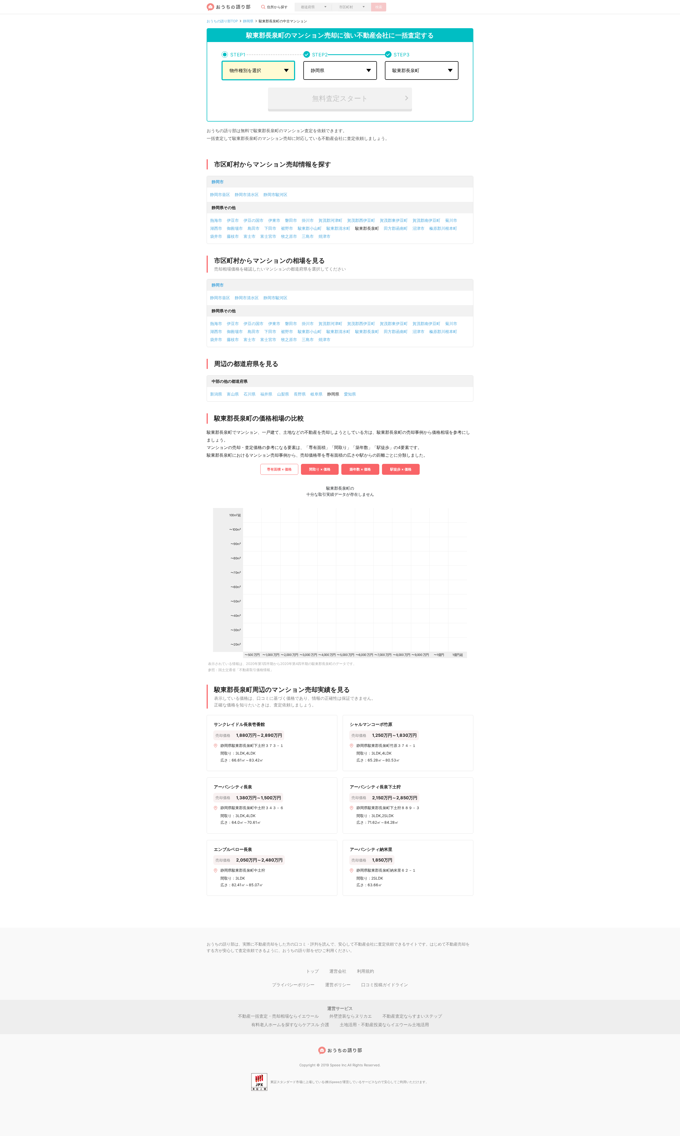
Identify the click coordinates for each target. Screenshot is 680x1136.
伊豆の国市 (254, 220)
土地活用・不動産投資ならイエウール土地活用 (384, 1024)
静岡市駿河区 (275, 194)
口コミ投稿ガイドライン (384, 984)
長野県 (300, 394)
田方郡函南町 (396, 228)
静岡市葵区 (220, 194)
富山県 (233, 394)
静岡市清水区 (247, 194)
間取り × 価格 (319, 469)
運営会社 (337, 971)
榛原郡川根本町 (443, 228)
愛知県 (350, 394)
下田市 (270, 228)
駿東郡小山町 (310, 228)
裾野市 (287, 228)
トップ (312, 971)
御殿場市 (235, 228)
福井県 (266, 394)
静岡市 (218, 181)
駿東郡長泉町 (367, 331)
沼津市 (418, 228)
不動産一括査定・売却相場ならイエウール (278, 1016)
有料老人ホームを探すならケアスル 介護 (290, 1024)
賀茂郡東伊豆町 (394, 220)
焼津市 (324, 236)
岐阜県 (316, 394)
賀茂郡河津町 (330, 220)
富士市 (250, 236)
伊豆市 (233, 220)
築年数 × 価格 (360, 469)
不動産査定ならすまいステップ (412, 1016)
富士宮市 (268, 236)
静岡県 (248, 21)
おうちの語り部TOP (222, 21)
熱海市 (216, 220)
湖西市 (216, 228)
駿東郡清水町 (338, 228)
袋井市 (216, 236)
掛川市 (308, 220)
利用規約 (365, 971)
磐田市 (291, 220)
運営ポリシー (338, 984)
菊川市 (451, 220)
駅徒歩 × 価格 (400, 469)
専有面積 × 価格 (279, 469)
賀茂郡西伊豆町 (361, 220)
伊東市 (274, 220)
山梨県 (283, 394)
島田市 (254, 228)
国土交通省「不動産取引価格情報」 (246, 670)
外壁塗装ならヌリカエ (350, 1016)
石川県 (250, 394)
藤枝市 (233, 236)
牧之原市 (289, 236)
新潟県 (216, 394)
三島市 (308, 236)
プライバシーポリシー (293, 984)
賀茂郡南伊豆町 (426, 220)
